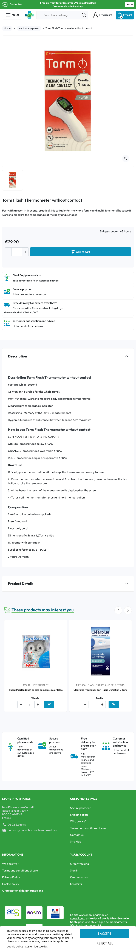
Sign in (74, 870)
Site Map (75, 841)
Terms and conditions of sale (88, 828)
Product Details (20, 583)
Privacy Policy (11, 877)
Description (17, 356)
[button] (102, 15)
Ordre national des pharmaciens (22, 890)
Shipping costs (79, 814)
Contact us (16, 4)
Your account (81, 854)
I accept (104, 933)
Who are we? (78, 821)
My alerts (76, 884)
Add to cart (80, 252)
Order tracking (79, 863)
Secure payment (80, 808)
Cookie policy (10, 884)
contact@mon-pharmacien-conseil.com (33, 830)
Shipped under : (110, 231)
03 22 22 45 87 (17, 824)
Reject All (105, 943)
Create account (80, 877)
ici (99, 925)
